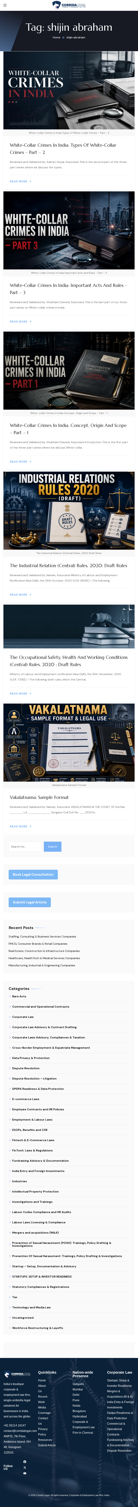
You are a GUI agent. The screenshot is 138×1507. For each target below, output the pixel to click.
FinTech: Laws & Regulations (32, 1150)
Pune (76, 1400)
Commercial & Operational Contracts (116, 1429)
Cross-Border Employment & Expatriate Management (51, 1048)
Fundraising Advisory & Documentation (40, 1161)
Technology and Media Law (31, 1307)
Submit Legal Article (30, 902)
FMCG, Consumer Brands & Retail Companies (38, 944)
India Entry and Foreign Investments (38, 1171)
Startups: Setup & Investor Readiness (119, 1383)
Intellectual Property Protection (35, 1191)
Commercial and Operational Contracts (40, 1007)
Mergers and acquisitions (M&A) (35, 1233)
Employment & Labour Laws (32, 1120)
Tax (14, 1297)
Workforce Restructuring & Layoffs (37, 1328)
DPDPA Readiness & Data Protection (38, 1089)
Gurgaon (78, 1384)
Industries (19, 1181)
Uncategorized (23, 1318)
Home (42, 1380)
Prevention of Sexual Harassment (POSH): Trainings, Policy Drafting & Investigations (61, 1244)
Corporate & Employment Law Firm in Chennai (84, 1427)
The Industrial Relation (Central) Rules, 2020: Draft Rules (68, 565)
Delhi (76, 1394)
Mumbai (78, 1389)
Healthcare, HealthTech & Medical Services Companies (44, 958)
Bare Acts (19, 996)
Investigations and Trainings (32, 1202)
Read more (18, 181)
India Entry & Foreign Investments (120, 1404)
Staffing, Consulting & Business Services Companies (42, 936)
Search (52, 846)
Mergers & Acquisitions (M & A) (120, 1394)
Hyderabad (80, 1416)
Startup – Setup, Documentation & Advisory (44, 1266)
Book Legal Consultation (33, 874)
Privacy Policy (43, 1432)
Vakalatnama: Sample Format (39, 797)
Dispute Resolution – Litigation (34, 1078)
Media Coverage (44, 1410)
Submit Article (47, 1445)
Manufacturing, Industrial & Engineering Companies (42, 965)
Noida (76, 1405)
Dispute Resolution (26, 1068)
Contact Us (43, 1421)
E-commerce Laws (25, 1099)
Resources (45, 1439)
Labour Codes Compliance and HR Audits (41, 1212)
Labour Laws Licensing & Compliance (39, 1222)
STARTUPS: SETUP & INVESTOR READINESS (42, 1276)
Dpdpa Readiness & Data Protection (120, 1415)
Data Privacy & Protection (31, 1058)
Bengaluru (79, 1411)
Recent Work (42, 1399)
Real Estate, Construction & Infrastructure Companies (44, 951)
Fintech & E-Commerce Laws (33, 1140)
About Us (42, 1388)
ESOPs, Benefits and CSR (29, 1130)
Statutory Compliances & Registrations (40, 1287)
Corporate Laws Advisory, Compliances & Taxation (48, 1037)
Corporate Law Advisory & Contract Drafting (44, 1027)
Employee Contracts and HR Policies (38, 1109)
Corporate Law (23, 1017)
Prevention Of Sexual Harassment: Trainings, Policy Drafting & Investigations (67, 1256)
